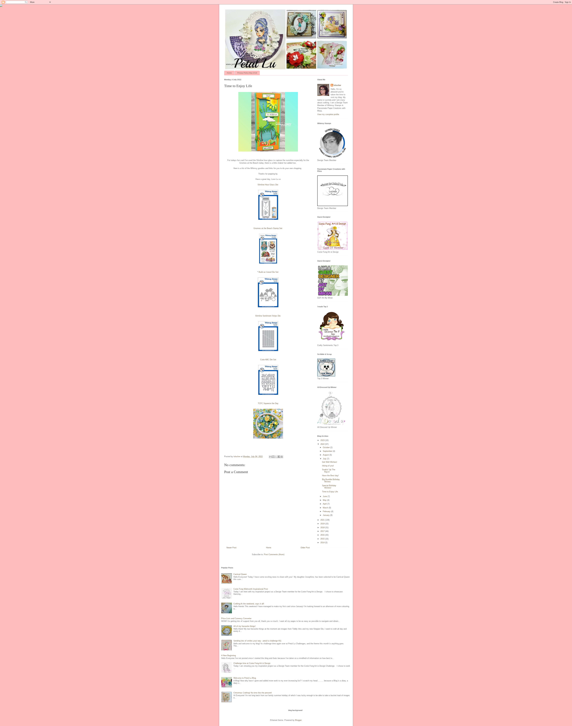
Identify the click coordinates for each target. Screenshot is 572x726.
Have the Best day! (330, 475)
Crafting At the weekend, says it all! (248, 604)
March (326, 508)
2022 (322, 444)
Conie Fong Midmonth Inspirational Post (250, 589)
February (327, 511)
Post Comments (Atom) (274, 554)
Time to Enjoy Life (330, 492)
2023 (322, 440)
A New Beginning (228, 655)
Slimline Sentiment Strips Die (267, 316)
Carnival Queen (240, 574)
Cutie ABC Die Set (268, 359)
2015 (322, 539)
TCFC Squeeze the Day (268, 403)
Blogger (298, 720)
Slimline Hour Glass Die (268, 185)
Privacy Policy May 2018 (247, 73)
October (326, 447)
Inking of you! (328, 466)
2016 (322, 535)
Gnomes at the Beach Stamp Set (268, 228)
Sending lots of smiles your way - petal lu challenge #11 (257, 641)
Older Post (305, 547)
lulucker (337, 85)
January (326, 515)
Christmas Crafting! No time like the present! (252, 693)
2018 (322, 527)
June (325, 496)
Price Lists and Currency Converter (236, 618)
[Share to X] (276, 456)
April (325, 504)
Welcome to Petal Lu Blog (244, 678)
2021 (322, 520)
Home (229, 73)
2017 (322, 531)
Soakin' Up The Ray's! (328, 470)
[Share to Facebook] (278, 456)
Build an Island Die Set (269, 272)
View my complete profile (328, 114)
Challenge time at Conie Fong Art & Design (251, 663)
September (328, 451)
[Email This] (270, 456)
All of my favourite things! (244, 626)
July (325, 459)
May (325, 500)
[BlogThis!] (273, 456)
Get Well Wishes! (329, 462)
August (326, 455)
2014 (322, 542)
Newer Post (231, 547)
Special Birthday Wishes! (329, 486)
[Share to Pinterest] (281, 456)
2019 (322, 524)
